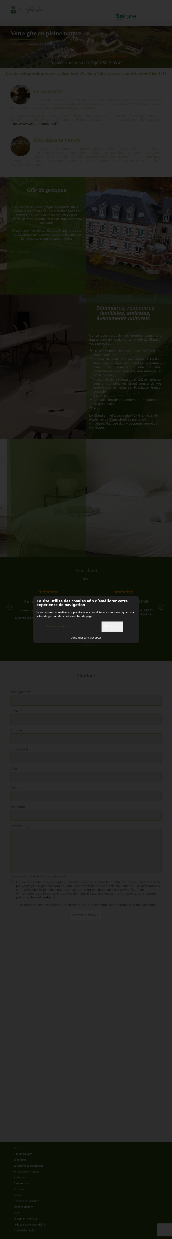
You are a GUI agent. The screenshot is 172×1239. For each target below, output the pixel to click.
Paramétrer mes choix (59, 626)
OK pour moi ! (112, 626)
